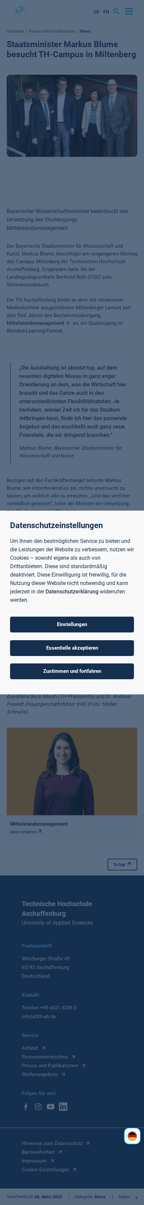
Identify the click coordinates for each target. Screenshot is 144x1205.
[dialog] (72, 602)
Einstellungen (72, 624)
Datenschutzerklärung (72, 591)
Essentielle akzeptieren (72, 648)
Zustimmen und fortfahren (72, 671)
